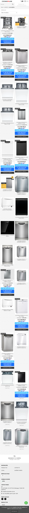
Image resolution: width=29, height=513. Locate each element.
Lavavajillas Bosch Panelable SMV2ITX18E (7, 386)
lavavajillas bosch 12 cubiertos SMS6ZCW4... (21, 347)
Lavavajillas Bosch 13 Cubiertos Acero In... (21, 260)
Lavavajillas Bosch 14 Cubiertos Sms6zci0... (7, 422)
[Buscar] (13, 4)
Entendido (14, 511)
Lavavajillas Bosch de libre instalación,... (7, 266)
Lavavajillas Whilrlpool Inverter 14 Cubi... (21, 123)
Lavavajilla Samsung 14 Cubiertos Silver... (7, 281)
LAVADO (6, 7)
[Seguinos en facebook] (5, 499)
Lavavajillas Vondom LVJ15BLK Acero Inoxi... (21, 218)
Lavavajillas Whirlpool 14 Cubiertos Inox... (21, 66)
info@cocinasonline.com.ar (9, 491)
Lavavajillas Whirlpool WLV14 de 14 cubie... (21, 316)
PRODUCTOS (4, 467)
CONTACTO (17, 467)
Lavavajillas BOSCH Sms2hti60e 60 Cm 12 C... (21, 284)
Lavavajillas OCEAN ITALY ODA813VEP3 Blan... (7, 159)
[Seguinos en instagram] (2, 499)
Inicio (2, 7)
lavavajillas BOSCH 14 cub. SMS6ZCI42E (21, 447)
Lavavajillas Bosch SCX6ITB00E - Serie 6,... (7, 236)
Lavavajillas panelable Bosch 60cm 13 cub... (7, 124)
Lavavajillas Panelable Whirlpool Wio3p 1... (7, 63)
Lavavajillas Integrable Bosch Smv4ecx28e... (7, 100)
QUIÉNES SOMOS (18, 470)
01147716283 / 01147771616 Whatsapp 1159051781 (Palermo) (12, 489)
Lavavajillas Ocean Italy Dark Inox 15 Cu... (21, 158)
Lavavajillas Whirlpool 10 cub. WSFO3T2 (7, 354)
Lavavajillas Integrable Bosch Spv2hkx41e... (22, 423)
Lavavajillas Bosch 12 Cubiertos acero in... (21, 194)
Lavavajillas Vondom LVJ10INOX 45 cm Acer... (7, 190)
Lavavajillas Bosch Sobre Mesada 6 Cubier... (7, 310)
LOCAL (2, 470)
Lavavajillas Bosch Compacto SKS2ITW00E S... (7, 209)
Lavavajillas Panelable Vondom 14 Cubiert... (21, 27)
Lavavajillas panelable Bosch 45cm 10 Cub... (21, 104)
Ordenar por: (3, 10)
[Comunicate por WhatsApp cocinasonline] (26, 502)
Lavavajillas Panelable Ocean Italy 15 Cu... (7, 31)
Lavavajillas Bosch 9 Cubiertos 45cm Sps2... (7, 443)
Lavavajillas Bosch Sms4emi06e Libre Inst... (21, 242)
